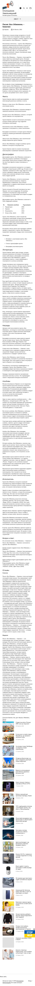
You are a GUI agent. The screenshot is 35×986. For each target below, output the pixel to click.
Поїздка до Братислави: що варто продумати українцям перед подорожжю (23, 760)
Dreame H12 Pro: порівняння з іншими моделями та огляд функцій (24, 855)
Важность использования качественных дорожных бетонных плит (23, 772)
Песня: (4, 719)
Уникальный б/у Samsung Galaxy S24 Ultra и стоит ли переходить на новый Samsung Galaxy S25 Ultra (23, 892)
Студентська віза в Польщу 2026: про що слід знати (23, 723)
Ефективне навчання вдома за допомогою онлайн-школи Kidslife (24, 903)
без (14, 717)
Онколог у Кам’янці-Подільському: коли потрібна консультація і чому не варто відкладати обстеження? (24, 952)
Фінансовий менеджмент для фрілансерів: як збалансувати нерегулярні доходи (24, 820)
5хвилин (10, 717)
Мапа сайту (3, 976)
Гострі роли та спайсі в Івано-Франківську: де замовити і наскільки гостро (24, 736)
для (17, 717)
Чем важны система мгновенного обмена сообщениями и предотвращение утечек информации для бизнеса (23, 833)
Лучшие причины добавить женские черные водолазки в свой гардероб (24, 915)
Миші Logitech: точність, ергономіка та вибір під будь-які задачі (24, 867)
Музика (6, 29)
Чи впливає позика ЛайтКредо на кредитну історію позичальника (24, 748)
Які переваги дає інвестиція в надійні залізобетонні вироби (24, 878)
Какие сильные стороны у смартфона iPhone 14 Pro (23, 783)
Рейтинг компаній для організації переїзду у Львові (24, 795)
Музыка (21, 717)
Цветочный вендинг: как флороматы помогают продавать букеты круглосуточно (22, 844)
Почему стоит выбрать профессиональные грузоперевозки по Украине (23, 927)
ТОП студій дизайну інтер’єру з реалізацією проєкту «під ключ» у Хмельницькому (24, 808)
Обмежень (26, 717)
